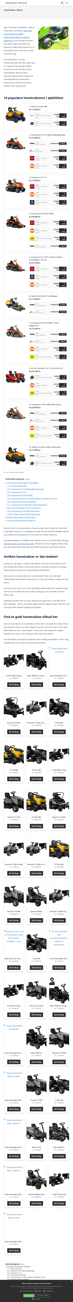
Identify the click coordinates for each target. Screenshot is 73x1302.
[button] (36, 1299)
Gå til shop (14, 684)
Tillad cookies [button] (29, 1295)
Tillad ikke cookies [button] (42, 1295)
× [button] (71, 1281)
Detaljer (50, 1288)
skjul (27, 479)
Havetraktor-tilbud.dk (16, 2)
